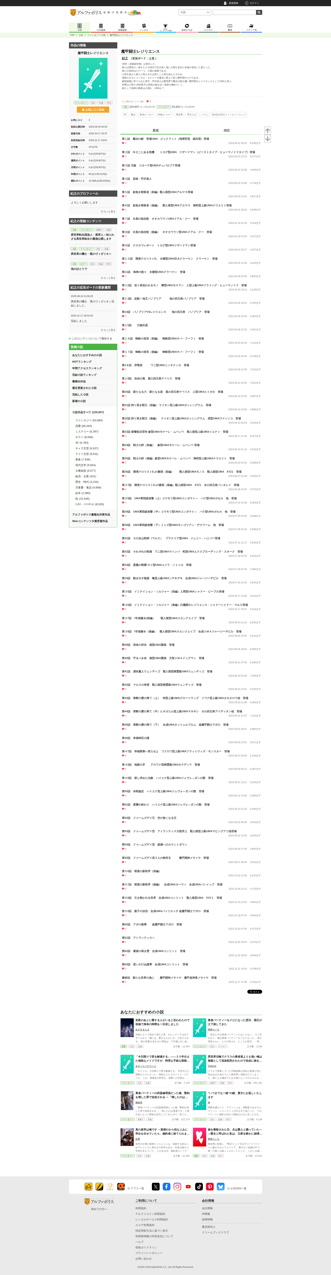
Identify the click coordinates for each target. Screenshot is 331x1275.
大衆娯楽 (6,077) (85, 470)
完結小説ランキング (84, 374)
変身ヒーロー (147, 114)
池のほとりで (79, 268)
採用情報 (207, 1219)
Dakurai (212, 1066)
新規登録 (233, 3)
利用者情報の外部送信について (154, 1236)
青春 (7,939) (82, 459)
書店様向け (208, 1226)
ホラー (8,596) (84, 437)
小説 (80, 35)
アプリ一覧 (137, 1188)
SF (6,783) (81, 442)
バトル (204, 114)
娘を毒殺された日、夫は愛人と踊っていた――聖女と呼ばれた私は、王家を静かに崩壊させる (235, 1133)
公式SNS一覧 (238, 1188)
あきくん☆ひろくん (145, 1066)
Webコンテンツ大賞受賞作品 (90, 521)
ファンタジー (164, 107)
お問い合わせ (143, 1258)
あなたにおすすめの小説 (87, 355)
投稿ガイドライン (146, 1247)
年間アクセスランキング (87, 368)
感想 (227, 130)
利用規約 (140, 1208)
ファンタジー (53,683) (89, 420)
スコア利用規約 (144, 1225)
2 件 (152, 58)
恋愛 (124, 1046)
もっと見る (109, 211)
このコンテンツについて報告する (92, 338)
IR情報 (206, 1213)
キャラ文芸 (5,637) (87, 448)
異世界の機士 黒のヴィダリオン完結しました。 (92, 303)
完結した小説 (80, 394)
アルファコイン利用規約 (150, 1213)
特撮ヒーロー (165, 114)
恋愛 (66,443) (83, 425)
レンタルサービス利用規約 (151, 1219)
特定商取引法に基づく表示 (151, 1230)
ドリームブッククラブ (215, 1232)
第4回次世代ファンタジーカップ (229, 114)
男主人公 (192, 114)
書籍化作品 (79, 381)
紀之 (125, 58)
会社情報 (207, 1208)
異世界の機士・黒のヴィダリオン (92, 253)
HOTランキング (82, 361)
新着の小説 (79, 401)
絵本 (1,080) (82, 493)
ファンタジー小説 (96, 35)
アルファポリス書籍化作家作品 (91, 514)
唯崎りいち (214, 1029)
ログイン (254, 3)
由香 (137, 1139)
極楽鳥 (138, 1102)
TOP (72, 35)
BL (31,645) (82, 498)
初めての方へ (99, 1209)
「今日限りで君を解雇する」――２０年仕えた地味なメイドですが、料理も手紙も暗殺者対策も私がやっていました (162, 1060)
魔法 (133, 114)
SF (125, 114)
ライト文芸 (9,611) (86, 453)
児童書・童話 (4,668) (88, 487)
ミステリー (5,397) (87, 431)
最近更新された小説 (84, 387)
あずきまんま (142, 1029)
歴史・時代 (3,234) (87, 481)
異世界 (179, 114)
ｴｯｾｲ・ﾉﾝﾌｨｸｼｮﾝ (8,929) (89, 504)
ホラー (83, 264)
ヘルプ (139, 1241)
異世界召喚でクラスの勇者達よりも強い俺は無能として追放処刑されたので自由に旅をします (235, 1060)
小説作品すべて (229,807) (88, 412)
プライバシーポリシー (149, 1253)
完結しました (79, 320)
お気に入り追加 (94, 109)
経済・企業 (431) (85, 476)
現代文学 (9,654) (85, 465)
